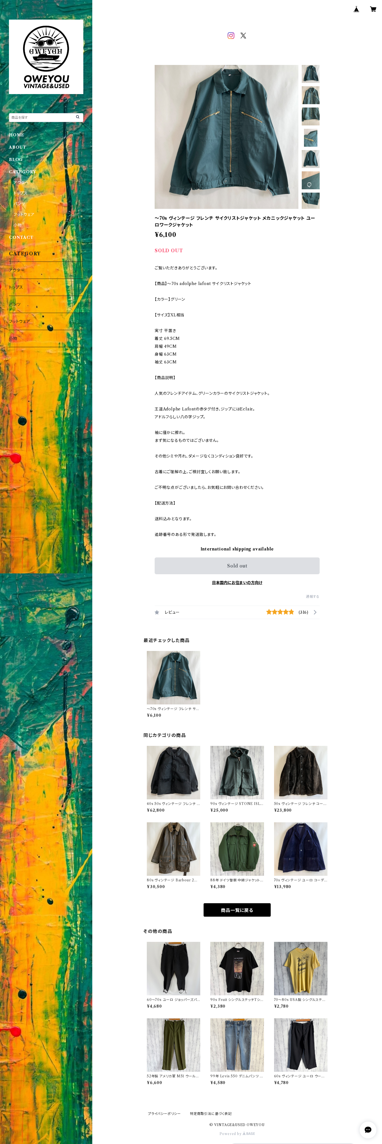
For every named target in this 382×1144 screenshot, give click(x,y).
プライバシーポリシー (164, 1114)
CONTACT (21, 237)
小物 (17, 225)
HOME (16, 134)
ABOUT (17, 147)
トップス (20, 193)
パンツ (19, 203)
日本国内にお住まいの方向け (237, 582)
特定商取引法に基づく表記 (211, 1114)
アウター (21, 182)
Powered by (231, 1134)
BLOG (16, 159)
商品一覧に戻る (237, 910)
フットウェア (24, 214)
